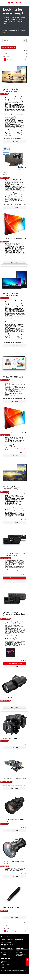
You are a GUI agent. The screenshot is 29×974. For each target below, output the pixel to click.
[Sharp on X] (7, 945)
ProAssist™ (8, 638)
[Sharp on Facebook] (2, 945)
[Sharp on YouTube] (13, 945)
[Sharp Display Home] (14, 2)
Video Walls (19, 955)
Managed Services (21, 954)
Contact (27, 963)
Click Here (6, 32)
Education (4, 963)
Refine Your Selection (8, 47)
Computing (19, 952)
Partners (3, 954)
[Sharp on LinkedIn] (5, 945)
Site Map (3, 952)
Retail (2, 967)
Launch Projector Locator (14, 578)
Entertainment (5, 964)
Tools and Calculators (7, 951)
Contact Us (6, 138)
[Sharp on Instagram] (10, 945)
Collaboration (19, 951)
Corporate (4, 961)
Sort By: (26, 50)
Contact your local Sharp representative (12, 939)
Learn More (14, 142)
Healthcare (4, 966)
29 (21, 59)
